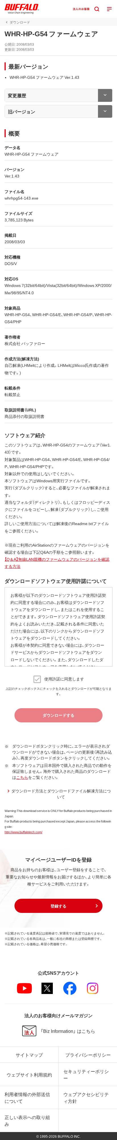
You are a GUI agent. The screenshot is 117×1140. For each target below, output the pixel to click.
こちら (22, 777)
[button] (58, 906)
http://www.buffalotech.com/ (23, 832)
